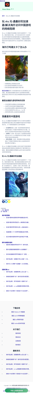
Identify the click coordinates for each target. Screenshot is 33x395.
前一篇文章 (5, 210)
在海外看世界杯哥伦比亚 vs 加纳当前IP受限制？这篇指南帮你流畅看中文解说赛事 (18, 227)
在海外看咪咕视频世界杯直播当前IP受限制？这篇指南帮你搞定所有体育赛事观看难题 (18, 217)
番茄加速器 (5, 90)
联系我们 (18, 344)
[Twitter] (6, 201)
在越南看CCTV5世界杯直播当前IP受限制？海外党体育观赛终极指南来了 (18, 232)
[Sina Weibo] (9, 201)
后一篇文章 (5, 211)
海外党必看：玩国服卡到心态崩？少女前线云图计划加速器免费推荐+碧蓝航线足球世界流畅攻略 (18, 259)
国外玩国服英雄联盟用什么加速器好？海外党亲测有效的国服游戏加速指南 (18, 249)
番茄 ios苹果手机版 (18, 319)
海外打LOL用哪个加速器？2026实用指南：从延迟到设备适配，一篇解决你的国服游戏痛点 (18, 264)
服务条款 (18, 333)
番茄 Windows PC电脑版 (18, 312)
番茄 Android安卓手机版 (18, 323)
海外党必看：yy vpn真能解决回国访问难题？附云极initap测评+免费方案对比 (18, 286)
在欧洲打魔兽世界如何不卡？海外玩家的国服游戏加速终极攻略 (18, 244)
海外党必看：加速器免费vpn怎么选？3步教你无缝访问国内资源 (18, 271)
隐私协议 (18, 337)
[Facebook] (3, 201)
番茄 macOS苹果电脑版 (18, 315)
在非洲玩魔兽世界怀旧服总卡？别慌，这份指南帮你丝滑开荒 (18, 254)
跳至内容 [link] (2, 1)
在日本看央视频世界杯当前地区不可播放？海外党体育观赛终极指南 (18, 236)
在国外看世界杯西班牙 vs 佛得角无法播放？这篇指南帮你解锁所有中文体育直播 (18, 222)
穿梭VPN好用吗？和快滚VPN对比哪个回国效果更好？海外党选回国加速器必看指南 (18, 291)
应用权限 (18, 341)
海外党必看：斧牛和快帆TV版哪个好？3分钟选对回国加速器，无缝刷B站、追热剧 (18, 281)
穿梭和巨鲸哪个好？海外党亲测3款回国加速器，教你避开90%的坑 (18, 276)
